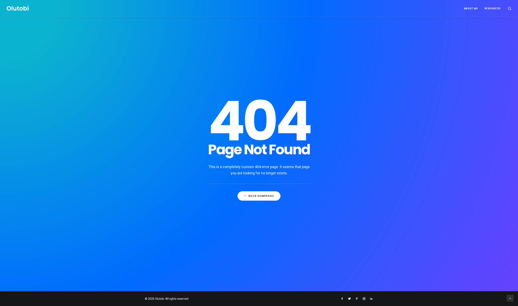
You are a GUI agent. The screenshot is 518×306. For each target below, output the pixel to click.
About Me (471, 8)
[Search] (510, 8)
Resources (492, 8)
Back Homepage (261, 196)
